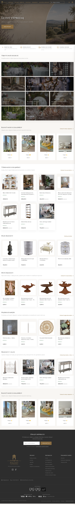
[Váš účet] (69, 2)
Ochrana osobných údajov (50, 474)
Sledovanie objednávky (65, 460)
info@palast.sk (6, 480)
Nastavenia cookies (70, 501)
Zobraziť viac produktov (66, 170)
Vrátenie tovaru (48, 470)
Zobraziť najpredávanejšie (66, 315)
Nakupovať (7, 26)
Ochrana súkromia (56, 501)
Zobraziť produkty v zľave (66, 355)
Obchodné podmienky (50, 468)
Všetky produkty (68, 236)
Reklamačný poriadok (49, 466)
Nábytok (22, 2)
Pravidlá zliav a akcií (49, 472)
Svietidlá (28, 2)
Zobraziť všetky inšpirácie (66, 128)
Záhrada (10, 2)
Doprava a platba (48, 464)
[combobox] (57, 2)
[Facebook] (16, 469)
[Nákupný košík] (72, 2)
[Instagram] (12, 469)
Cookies (62, 501)
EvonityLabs (23, 500)
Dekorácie (35, 2)
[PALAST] (4, 2)
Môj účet (62, 458)
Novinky (17, 2)
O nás (46, 458)
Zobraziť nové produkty (66, 275)
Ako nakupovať (48, 462)
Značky (31, 464)
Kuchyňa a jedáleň (44, 2)
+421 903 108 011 (15, 480)
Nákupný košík (64, 462)
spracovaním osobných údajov (42, 446)
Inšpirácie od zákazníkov (35, 466)
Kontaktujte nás (48, 460)
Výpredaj (31, 462)
